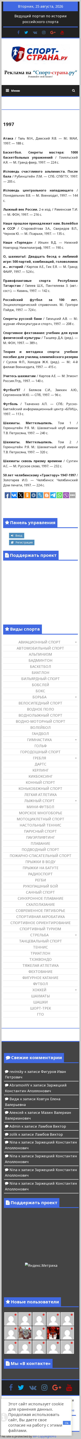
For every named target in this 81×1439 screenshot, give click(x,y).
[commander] (11, 1333)
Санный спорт (40, 892)
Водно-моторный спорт (40, 721)
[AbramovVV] (39, 1347)
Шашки (40, 1002)
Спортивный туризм (40, 928)
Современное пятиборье (40, 910)
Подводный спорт (40, 849)
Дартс (40, 764)
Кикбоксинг (40, 776)
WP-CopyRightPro (44, 1436)
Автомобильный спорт (40, 648)
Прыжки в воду (40, 861)
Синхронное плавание (40, 898)
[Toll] (11, 1319)
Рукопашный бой (40, 886)
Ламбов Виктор (52, 1126)
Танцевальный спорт (40, 941)
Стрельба (39, 935)
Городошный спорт (40, 752)
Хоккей (39, 989)
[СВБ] (25, 1347)
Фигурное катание (40, 977)
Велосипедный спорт (40, 703)
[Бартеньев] (67, 1333)
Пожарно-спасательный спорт (40, 855)
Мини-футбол (40, 806)
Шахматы (40, 996)
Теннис (40, 947)
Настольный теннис (40, 825)
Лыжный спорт (39, 800)
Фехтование (40, 971)
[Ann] (39, 1319)
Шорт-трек (40, 1008)
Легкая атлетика (40, 794)
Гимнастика (39, 739)
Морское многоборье (40, 813)
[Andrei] (11, 1347)
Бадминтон (40, 660)
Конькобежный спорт (40, 788)
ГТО (40, 1014)
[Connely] (53, 1319)
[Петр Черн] (25, 1319)
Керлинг (40, 770)
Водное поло (40, 709)
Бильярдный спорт (40, 678)
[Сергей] (67, 1347)
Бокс (40, 690)
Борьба (39, 697)
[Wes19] (25, 1333)
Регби (40, 880)
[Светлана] (67, 1319)
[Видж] (53, 1347)
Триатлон (40, 953)
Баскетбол (40, 666)
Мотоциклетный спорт (40, 819)
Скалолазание (40, 904)
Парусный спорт (40, 831)
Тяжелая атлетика (40, 965)
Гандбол (40, 733)
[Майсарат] (53, 1333)
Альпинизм (40, 654)
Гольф (40, 745)
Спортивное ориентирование (40, 922)
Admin (14, 1126)
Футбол (40, 983)
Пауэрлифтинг (40, 837)
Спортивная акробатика (40, 916)
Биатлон (40, 672)
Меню (15, 91)
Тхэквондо (40, 959)
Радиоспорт (40, 874)
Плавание (40, 843)
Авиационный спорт (39, 642)
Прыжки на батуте (40, 867)
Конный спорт (40, 782)
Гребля (39, 758)
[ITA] (39, 1333)
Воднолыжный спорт (40, 715)
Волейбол (40, 727)
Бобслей (40, 684)
